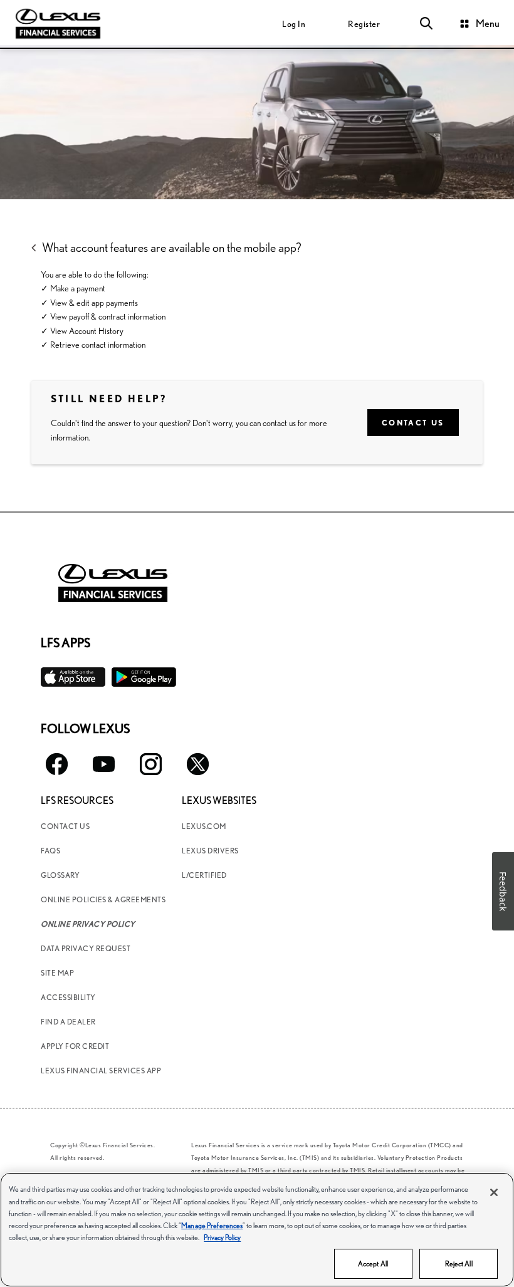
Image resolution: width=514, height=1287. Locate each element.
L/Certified (204, 875)
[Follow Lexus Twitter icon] (198, 764)
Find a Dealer (68, 1021)
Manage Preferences (212, 1225)
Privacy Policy (222, 1237)
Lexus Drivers (210, 850)
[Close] (494, 1192)
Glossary (60, 875)
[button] (426, 24)
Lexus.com (204, 826)
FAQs (50, 850)
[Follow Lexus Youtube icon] (104, 764)
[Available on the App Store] (73, 677)
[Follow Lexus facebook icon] (57, 764)
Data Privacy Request (85, 948)
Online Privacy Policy (88, 924)
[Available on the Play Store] (144, 677)
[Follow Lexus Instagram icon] (151, 764)
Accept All (373, 1263)
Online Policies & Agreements (103, 899)
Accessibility (68, 997)
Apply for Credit (75, 1046)
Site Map (57, 972)
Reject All (459, 1263)
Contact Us (413, 422)
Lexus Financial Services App (101, 1070)
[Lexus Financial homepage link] (58, 22)
